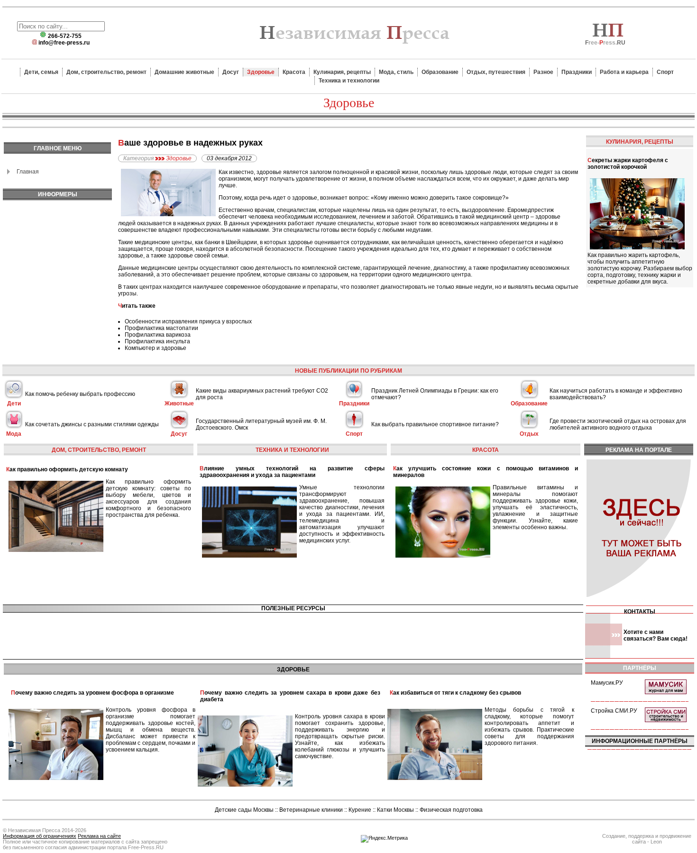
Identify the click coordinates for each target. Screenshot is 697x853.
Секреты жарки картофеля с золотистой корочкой (627, 163)
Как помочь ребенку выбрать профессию (80, 394)
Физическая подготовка (451, 810)
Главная (28, 171)
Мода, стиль (396, 72)
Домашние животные (184, 72)
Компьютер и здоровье (155, 348)
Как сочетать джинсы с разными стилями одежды (92, 424)
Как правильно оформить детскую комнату (67, 469)
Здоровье (261, 72)
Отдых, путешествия (496, 72)
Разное (543, 72)
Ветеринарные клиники (311, 810)
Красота (294, 72)
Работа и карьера (624, 72)
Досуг (230, 72)
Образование (440, 72)
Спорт (665, 72)
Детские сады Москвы (244, 810)
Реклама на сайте (99, 836)
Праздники (576, 72)
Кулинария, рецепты (342, 72)
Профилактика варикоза (158, 334)
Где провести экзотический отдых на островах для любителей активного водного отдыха (618, 424)
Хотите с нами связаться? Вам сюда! (656, 635)
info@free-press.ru (64, 42)
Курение (359, 810)
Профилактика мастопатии (161, 328)
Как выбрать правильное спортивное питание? (435, 424)
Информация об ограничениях (39, 836)
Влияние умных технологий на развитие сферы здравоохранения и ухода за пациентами (292, 471)
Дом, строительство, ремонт (106, 72)
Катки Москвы (395, 810)
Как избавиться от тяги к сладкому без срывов (455, 692)
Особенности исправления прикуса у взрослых (188, 321)
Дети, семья (41, 72)
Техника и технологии (349, 80)
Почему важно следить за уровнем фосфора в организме (92, 692)
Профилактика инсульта (157, 341)
